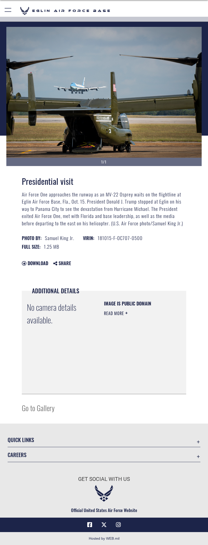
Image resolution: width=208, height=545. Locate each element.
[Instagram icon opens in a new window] (118, 525)
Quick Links (21, 440)
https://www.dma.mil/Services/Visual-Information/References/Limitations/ (135, 377)
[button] (8, 11)
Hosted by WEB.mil (104, 538)
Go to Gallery (38, 407)
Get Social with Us (104, 479)
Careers (17, 455)
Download (37, 263)
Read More (114, 313)
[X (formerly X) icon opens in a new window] (104, 525)
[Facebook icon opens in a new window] (90, 525)
